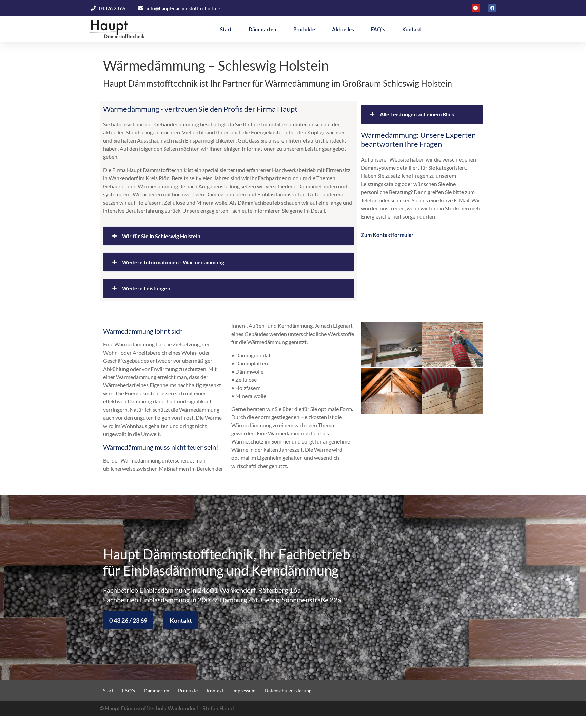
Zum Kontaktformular (387, 234)
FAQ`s (378, 29)
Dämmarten (262, 29)
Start (226, 29)
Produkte (304, 29)
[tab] (228, 236)
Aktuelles (343, 29)
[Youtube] (476, 8)
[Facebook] (492, 8)
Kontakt (411, 29)
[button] (128, 620)
